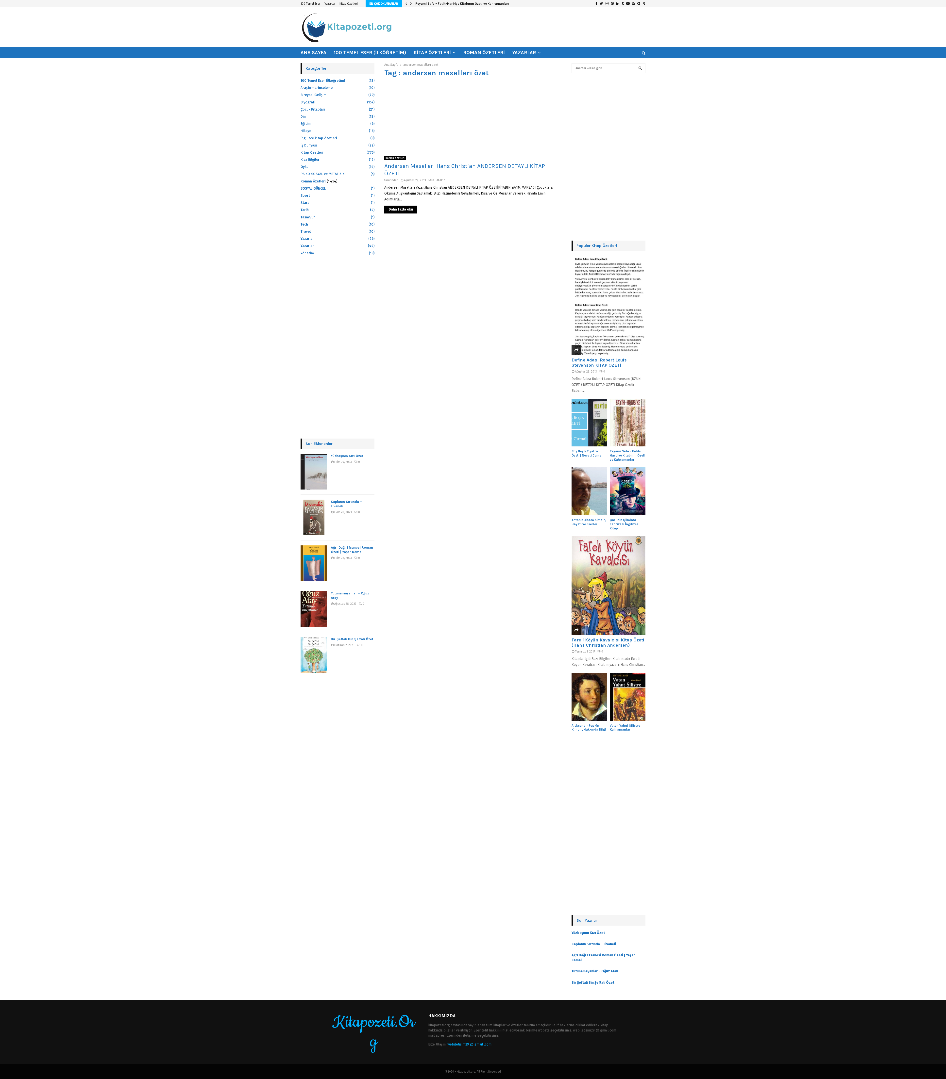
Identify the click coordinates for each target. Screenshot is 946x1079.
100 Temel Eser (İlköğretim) (370, 52)
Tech (304, 224)
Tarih (305, 210)
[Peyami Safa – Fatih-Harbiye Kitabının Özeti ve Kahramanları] (627, 423)
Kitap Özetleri (348, 3)
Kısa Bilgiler (310, 160)
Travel (306, 231)
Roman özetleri (484, 52)
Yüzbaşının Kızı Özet (347, 456)
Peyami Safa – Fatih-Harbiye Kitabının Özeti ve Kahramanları (462, 3)
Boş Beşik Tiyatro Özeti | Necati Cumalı (588, 453)
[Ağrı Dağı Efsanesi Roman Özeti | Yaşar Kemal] (314, 563)
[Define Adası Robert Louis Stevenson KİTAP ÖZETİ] (608, 305)
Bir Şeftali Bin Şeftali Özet (352, 639)
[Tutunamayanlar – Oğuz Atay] (314, 609)
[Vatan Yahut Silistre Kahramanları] (627, 697)
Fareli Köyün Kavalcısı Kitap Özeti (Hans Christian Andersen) (608, 642)
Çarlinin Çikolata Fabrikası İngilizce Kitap (624, 524)
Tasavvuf (308, 217)
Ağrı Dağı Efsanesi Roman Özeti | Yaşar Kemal (352, 549)
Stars (305, 203)
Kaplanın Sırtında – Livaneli (594, 944)
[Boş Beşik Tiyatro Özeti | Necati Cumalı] (589, 423)
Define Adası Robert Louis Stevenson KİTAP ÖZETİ (599, 362)
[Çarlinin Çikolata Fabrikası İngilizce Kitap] (627, 491)
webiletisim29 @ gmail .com (469, 1044)
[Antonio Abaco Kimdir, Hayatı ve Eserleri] (589, 491)
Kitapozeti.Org (373, 1032)
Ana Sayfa (313, 52)
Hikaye (306, 131)
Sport (305, 196)
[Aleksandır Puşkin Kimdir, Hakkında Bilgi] (589, 697)
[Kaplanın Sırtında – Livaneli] (314, 517)
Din (303, 116)
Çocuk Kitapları (313, 109)
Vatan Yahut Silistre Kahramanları (625, 728)
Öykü (304, 167)
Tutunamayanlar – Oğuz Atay (595, 971)
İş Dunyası (309, 145)
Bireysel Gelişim (313, 95)
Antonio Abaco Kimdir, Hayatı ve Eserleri (589, 522)
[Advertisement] (473, 116)
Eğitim (306, 124)
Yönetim (307, 253)
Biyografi (308, 102)
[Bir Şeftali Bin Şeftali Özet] (314, 655)
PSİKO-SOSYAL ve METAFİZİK (322, 174)
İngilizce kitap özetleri (319, 138)
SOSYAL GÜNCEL (313, 188)
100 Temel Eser (310, 3)
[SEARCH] (640, 68)
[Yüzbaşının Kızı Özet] (314, 472)
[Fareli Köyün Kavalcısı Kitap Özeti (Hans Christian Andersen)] (608, 585)
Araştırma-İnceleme (317, 88)
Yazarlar (329, 3)
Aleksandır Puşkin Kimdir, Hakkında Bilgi (589, 728)
